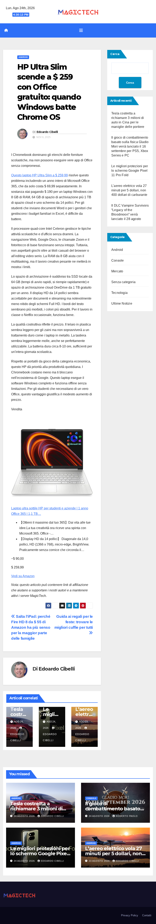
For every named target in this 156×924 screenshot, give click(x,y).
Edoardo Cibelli (47, 132)
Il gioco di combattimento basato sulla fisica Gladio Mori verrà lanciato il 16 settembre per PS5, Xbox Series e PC (129, 146)
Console (117, 260)
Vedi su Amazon (23, 576)
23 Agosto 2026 (99, 861)
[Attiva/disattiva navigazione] (81, 30)
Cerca (114, 54)
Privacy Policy (129, 915)
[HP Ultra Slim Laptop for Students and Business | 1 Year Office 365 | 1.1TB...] (52, 461)
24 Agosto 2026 (25, 816)
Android (23, 57)
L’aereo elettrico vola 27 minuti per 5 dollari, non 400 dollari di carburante (129, 190)
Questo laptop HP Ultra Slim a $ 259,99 (39, 175)
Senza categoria (123, 282)
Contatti (146, 915)
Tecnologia (119, 292)
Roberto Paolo (127, 816)
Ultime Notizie (121, 303)
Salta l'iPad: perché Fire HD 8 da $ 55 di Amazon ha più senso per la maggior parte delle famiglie (30, 627)
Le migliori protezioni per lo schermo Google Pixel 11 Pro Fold (129, 170)
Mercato (117, 271)
